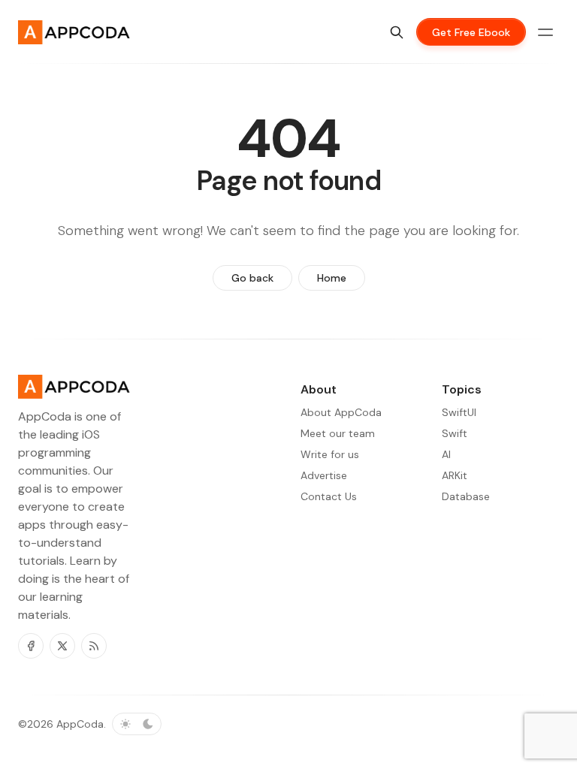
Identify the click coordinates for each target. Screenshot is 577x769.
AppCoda (80, 724)
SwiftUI (459, 412)
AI (446, 454)
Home (331, 278)
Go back (252, 278)
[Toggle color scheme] (137, 724)
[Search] (396, 32)
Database (466, 496)
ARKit (454, 475)
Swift (454, 433)
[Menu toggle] (545, 32)
